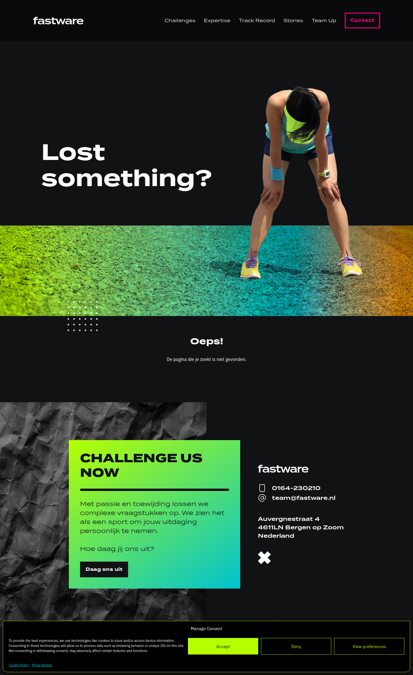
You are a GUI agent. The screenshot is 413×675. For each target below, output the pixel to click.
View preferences (369, 646)
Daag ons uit (104, 569)
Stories (293, 20)
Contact (362, 20)
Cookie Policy (19, 665)
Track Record (257, 20)
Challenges (180, 20)
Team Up (324, 20)
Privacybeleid (42, 665)
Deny (296, 646)
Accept (223, 646)
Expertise (217, 20)
